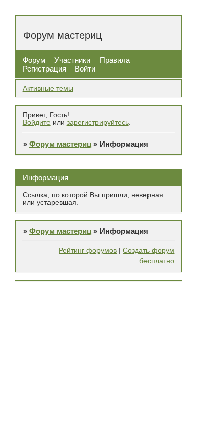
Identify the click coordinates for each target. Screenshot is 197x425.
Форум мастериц (60, 143)
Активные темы (48, 88)
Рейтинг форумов (88, 250)
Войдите (37, 122)
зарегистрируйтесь (98, 122)
